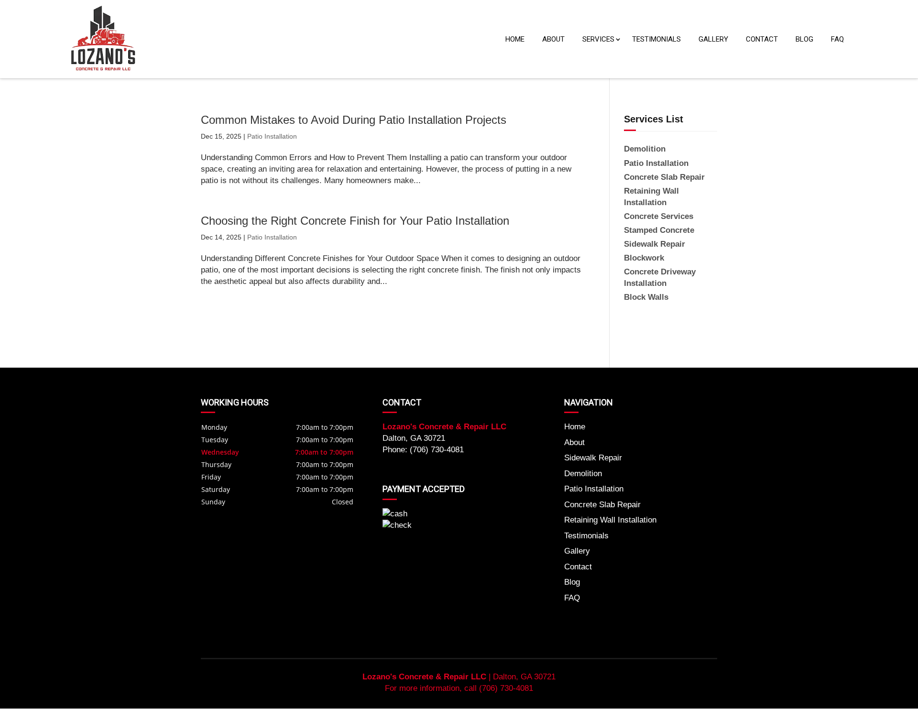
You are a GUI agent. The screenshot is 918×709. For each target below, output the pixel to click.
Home (515, 39)
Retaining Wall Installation (610, 519)
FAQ (837, 39)
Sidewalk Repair (593, 457)
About (553, 39)
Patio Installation (272, 136)
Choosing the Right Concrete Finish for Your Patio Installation (355, 220)
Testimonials (656, 39)
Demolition (583, 473)
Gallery (713, 39)
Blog (804, 39)
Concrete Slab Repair (602, 504)
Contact (762, 39)
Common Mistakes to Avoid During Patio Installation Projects (353, 119)
